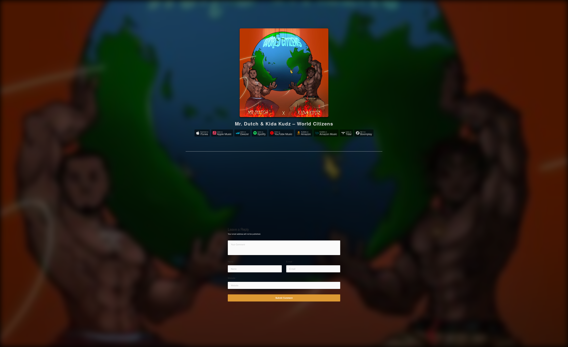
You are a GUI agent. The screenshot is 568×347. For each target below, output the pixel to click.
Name (231, 261)
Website (232, 278)
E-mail (289, 261)
